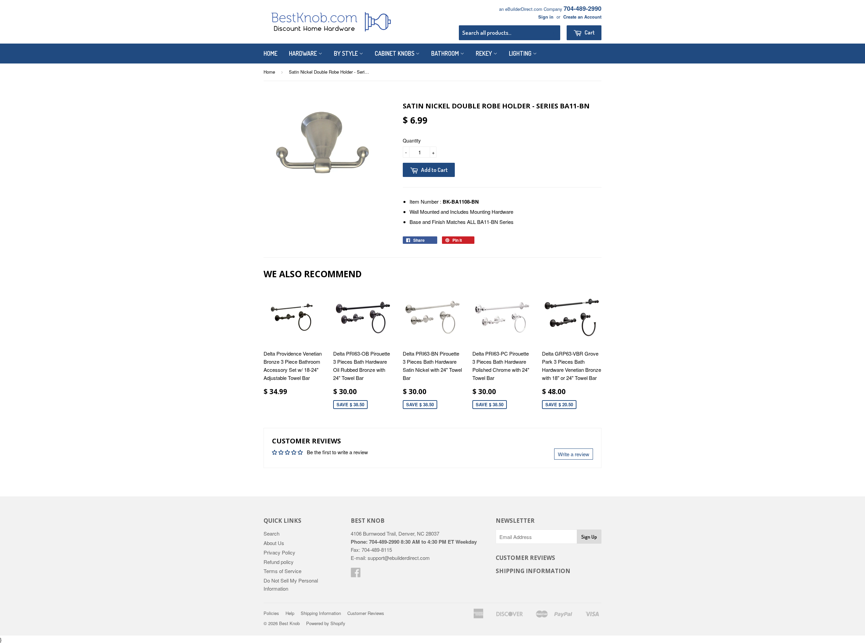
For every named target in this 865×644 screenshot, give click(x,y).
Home (270, 53)
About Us (274, 542)
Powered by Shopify (325, 623)
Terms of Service (282, 570)
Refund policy (279, 561)
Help (290, 613)
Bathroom (445, 53)
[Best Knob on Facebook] (356, 574)
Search (271, 533)
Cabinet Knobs (395, 53)
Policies (271, 613)
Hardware (303, 53)
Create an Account (582, 17)
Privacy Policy (279, 552)
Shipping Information (321, 613)
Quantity (412, 140)
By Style (346, 53)
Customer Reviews (365, 613)
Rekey (484, 53)
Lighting (521, 53)
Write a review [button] (573, 454)
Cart (589, 32)
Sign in (545, 17)
